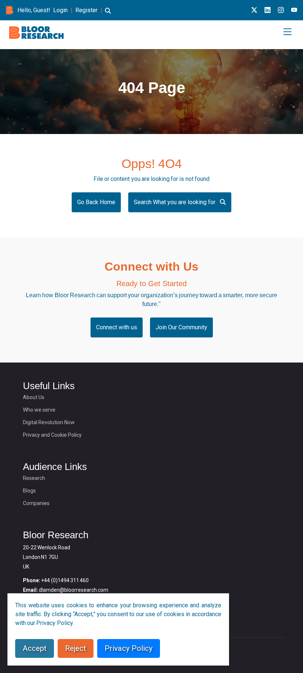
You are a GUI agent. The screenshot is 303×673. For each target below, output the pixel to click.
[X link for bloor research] (254, 10)
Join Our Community (181, 327)
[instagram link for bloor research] (281, 10)
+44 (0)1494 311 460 (65, 580)
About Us (33, 397)
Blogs (29, 490)
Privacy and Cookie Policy (52, 434)
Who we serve (39, 409)
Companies (36, 503)
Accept (35, 648)
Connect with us (116, 327)
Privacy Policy (129, 648)
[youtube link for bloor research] (294, 10)
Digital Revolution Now (49, 422)
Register (86, 10)
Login (60, 10)
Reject (75, 648)
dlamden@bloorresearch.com (73, 590)
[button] (108, 14)
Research (34, 478)
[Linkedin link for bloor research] (267, 10)
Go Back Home (96, 202)
